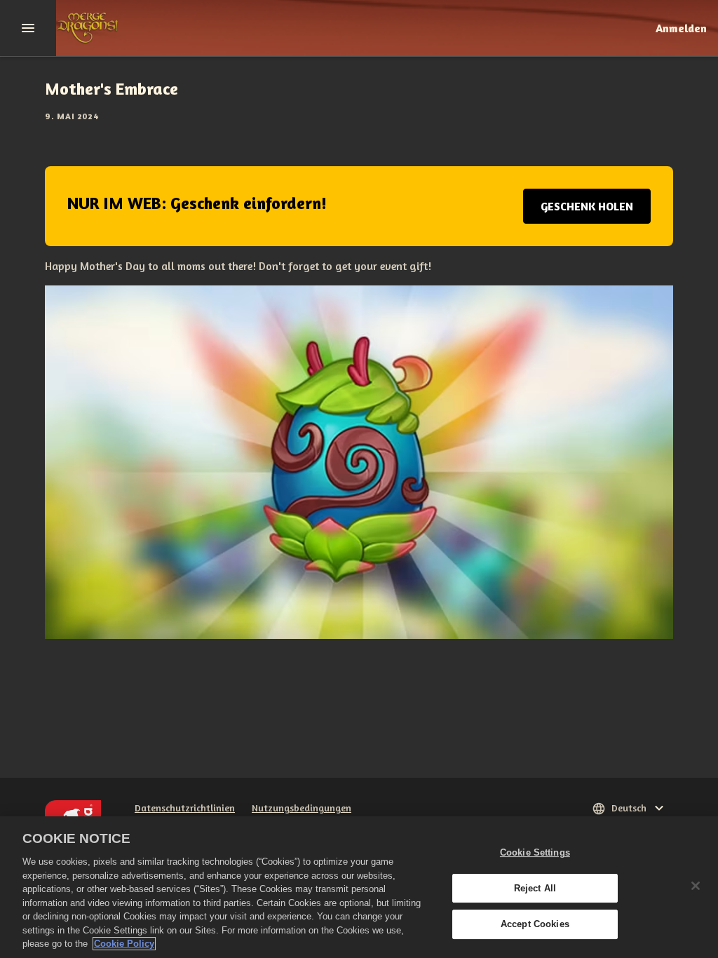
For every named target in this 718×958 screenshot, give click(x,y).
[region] (359, 887)
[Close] (695, 885)
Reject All (535, 888)
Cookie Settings (535, 852)
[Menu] (28, 28)
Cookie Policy (124, 943)
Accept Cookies (535, 924)
